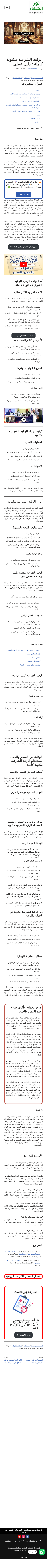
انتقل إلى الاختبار (23, 194)
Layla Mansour (32, 68)
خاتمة (38, 115)
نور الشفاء (33, 1541)
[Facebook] (27, 1536)
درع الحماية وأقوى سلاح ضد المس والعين (26, 111)
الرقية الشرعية (17, 78)
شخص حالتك (35, 657)
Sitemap (8, 1541)
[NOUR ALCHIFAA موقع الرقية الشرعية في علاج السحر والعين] (36, 7)
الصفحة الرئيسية (37, 78)
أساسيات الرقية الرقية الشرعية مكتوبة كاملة (25, 94)
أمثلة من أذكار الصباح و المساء (30, 665)
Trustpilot (23, 1557)
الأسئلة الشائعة (35, 118)
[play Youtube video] (23, 264)
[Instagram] (23, 1536)
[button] (42, 1552)
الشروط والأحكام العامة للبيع (23, 1550)
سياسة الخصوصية (14, 1548)
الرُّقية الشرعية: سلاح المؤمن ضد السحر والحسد (23, 650)
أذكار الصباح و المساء (33, 654)
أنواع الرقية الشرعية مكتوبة (31, 101)
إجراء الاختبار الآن (23, 1335)
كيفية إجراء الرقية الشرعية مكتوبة (28, 97)
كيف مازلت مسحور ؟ (33, 661)
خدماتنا (30, 1548)
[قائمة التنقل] (7, 7)
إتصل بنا (37, 1548)
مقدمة (38, 90)
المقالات (27, 78)
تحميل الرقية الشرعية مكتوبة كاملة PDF (23, 247)
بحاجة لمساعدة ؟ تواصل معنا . (23, 336)
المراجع (37, 122)
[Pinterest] (19, 1536)
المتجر (24, 1548)
